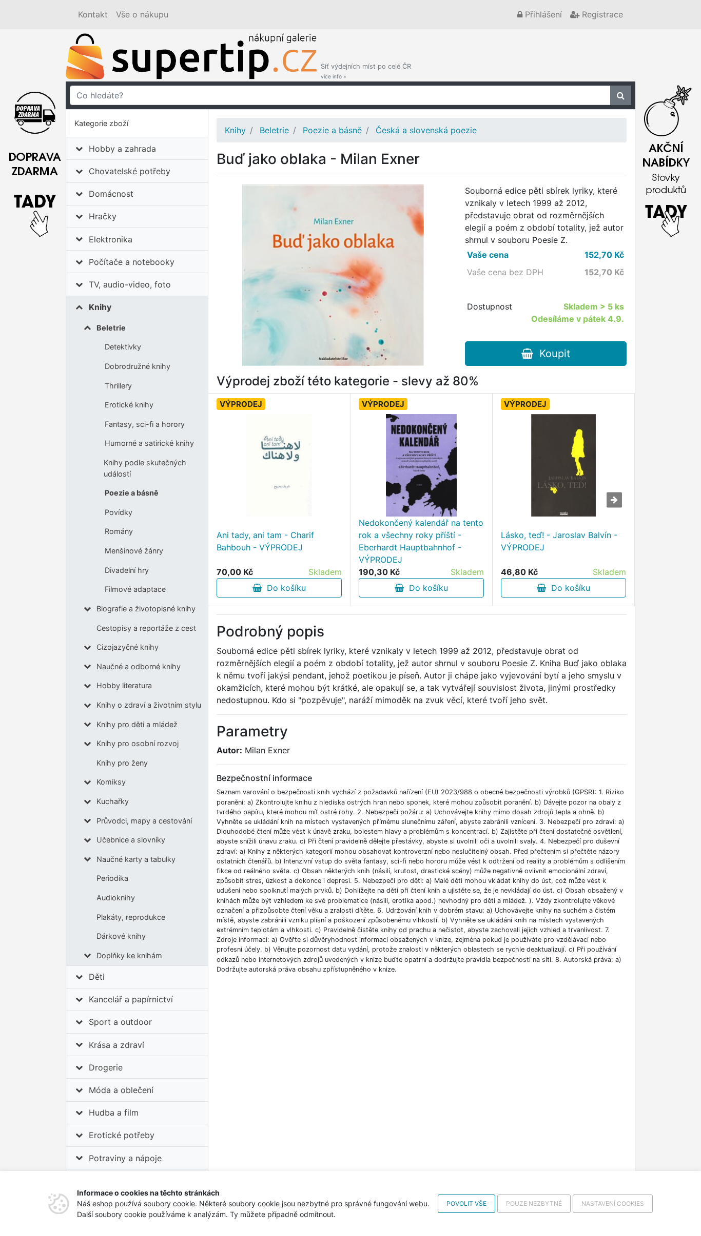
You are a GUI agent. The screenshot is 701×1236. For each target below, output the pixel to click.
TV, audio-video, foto (130, 284)
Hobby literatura (124, 685)
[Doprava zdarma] (35, 158)
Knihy (100, 307)
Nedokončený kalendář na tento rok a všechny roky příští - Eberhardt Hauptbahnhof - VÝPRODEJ (421, 541)
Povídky (118, 512)
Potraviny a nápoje (125, 1158)
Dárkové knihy (121, 936)
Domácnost (111, 194)
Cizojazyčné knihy (127, 647)
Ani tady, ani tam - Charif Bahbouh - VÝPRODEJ (265, 541)
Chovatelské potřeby (129, 171)
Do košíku (284, 588)
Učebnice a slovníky (130, 839)
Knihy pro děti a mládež (137, 724)
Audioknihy (115, 897)
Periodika (112, 878)
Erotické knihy (129, 404)
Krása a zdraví (116, 1045)
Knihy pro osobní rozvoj (137, 743)
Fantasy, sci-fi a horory (145, 424)
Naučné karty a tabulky (136, 859)
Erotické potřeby (121, 1135)
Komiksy (111, 781)
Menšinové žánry (134, 550)
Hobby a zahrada (122, 148)
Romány (119, 531)
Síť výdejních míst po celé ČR (366, 71)
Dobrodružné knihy (137, 366)
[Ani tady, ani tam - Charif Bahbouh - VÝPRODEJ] (279, 465)
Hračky (102, 216)
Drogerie (106, 1067)
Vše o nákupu (142, 14)
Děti (97, 977)
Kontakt (93, 14)
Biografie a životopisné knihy (146, 608)
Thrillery (118, 385)
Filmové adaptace (135, 589)
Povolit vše (466, 1203)
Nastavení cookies (612, 1203)
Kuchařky (112, 801)
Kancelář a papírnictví (131, 999)
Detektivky (123, 346)
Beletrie (111, 327)
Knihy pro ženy (122, 762)
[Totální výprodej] (666, 158)
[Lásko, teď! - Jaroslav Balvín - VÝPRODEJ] (563, 465)
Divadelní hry (127, 570)
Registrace (601, 14)
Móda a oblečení (121, 1090)
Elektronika (110, 239)
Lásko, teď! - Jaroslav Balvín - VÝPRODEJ (559, 541)
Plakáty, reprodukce (130, 917)
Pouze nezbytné (534, 1203)
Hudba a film (114, 1112)
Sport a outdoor (120, 1022)
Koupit (551, 353)
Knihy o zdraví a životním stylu (148, 705)
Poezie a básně (132, 492)
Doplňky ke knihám (129, 955)
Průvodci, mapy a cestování (144, 820)
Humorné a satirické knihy (149, 443)
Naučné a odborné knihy (138, 666)
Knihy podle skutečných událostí (145, 468)
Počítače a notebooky (131, 262)
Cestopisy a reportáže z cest (146, 628)
